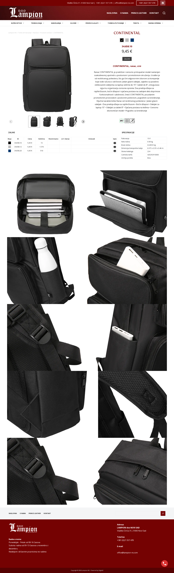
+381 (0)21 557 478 (147, 3)
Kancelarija (56, 23)
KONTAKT (154, 13)
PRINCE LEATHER (139, 13)
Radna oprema (154, 23)
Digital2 (101, 570)
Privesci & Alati (92, 23)
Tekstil (136, 23)
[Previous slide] (11, 121)
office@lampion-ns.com (127, 552)
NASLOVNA (112, 13)
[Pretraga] (163, 513)
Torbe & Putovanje (116, 23)
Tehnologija (36, 23)
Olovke (73, 23)
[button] (34, 122)
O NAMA (124, 13)
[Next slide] (83, 121)
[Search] (164, 13)
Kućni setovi (16, 23)
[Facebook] (162, 3)
